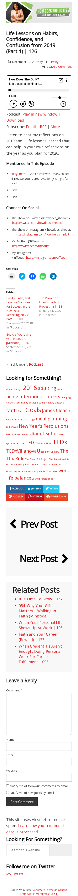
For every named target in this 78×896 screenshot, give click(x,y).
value (21, 471)
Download (15, 120)
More (55, 126)
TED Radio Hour (43, 443)
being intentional (25, 396)
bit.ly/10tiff (18, 174)
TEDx (60, 442)
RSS (43, 126)
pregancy (26, 434)
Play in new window (39, 114)
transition (46, 464)
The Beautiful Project (36, 459)
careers (52, 396)
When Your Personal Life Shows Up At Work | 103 (41, 625)
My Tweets (14, 874)
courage (33, 402)
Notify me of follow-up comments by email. (39, 786)
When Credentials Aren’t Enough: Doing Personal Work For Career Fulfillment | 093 (40, 654)
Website (11, 771)
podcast (15, 434)
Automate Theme (43, 890)
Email (31, 126)
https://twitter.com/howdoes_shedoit (37, 223)
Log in (54, 894)
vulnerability (31, 471)
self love (20, 443)
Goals (33, 410)
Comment (14, 690)
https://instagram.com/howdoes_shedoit (42, 234)
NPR (8, 434)
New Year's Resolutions (43, 426)
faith (11, 410)
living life (19, 419)
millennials (12, 426)
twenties (56, 464)
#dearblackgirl (14, 389)
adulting (47, 388)
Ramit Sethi (44, 433)
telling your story (50, 451)
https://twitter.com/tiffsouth (31, 246)
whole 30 (43, 471)
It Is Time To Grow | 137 (40, 598)
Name (10, 740)
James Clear (54, 410)
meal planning (51, 419)
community (21, 402)
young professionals (42, 478)
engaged (59, 402)
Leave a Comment (59, 67)
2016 (30, 387)
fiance (21, 411)
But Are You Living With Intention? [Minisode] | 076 (18, 338)
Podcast (36, 364)
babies (60, 389)
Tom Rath (35, 464)
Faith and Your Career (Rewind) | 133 (38, 637)
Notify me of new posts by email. (32, 793)
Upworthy (11, 471)
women (53, 471)
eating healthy (46, 402)
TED (29, 442)
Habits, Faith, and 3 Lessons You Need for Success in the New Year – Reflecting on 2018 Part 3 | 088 (19, 308)
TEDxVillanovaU (23, 451)
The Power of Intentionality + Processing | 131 (50, 302)
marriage (30, 419)
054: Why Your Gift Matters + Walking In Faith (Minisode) (37, 611)
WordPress (42, 894)
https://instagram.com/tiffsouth (47, 258)
